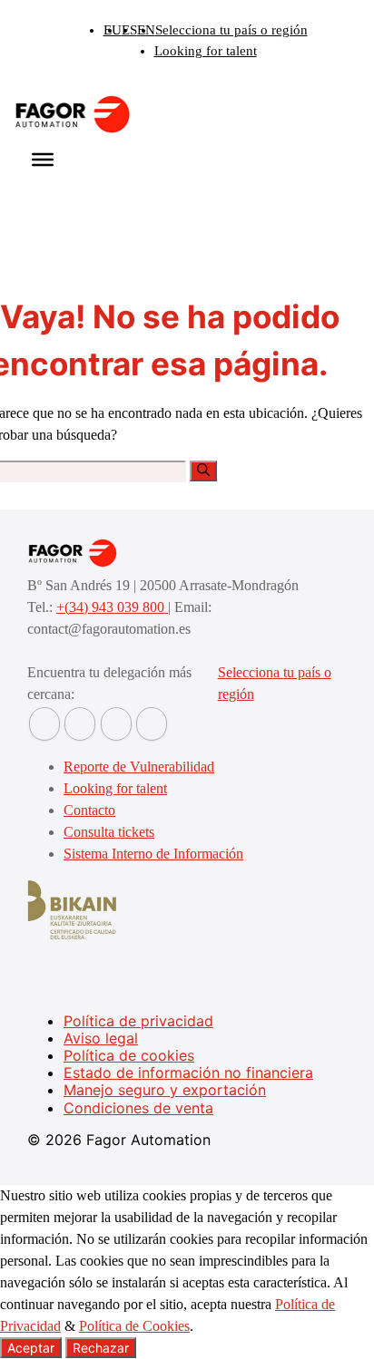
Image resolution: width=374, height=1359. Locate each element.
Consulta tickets (109, 832)
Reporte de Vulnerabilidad (139, 766)
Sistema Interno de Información (153, 853)
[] (203, 471)
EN (146, 30)
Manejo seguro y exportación (165, 1090)
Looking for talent (205, 51)
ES (129, 30)
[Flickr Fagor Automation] (44, 724)
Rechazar (101, 1347)
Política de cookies (129, 1055)
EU (112, 30)
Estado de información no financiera (188, 1072)
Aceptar (30, 1347)
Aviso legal (101, 1038)
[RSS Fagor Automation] (151, 724)
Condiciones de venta (138, 1108)
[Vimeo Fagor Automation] (116, 724)
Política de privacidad (138, 1021)
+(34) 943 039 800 (112, 607)
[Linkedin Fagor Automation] (79, 724)
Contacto (89, 810)
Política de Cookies (134, 1326)
